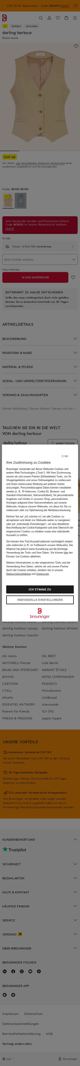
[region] (40, 533)
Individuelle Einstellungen (40, 599)
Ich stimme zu (40, 589)
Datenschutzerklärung (18, 574)
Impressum (42, 574)
